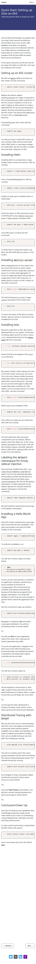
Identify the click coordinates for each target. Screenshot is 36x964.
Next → (30, 946)
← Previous (7, 946)
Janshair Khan (14, 17)
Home (3, 2)
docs (3, 845)
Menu (31, 2)
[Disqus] (18, 871)
